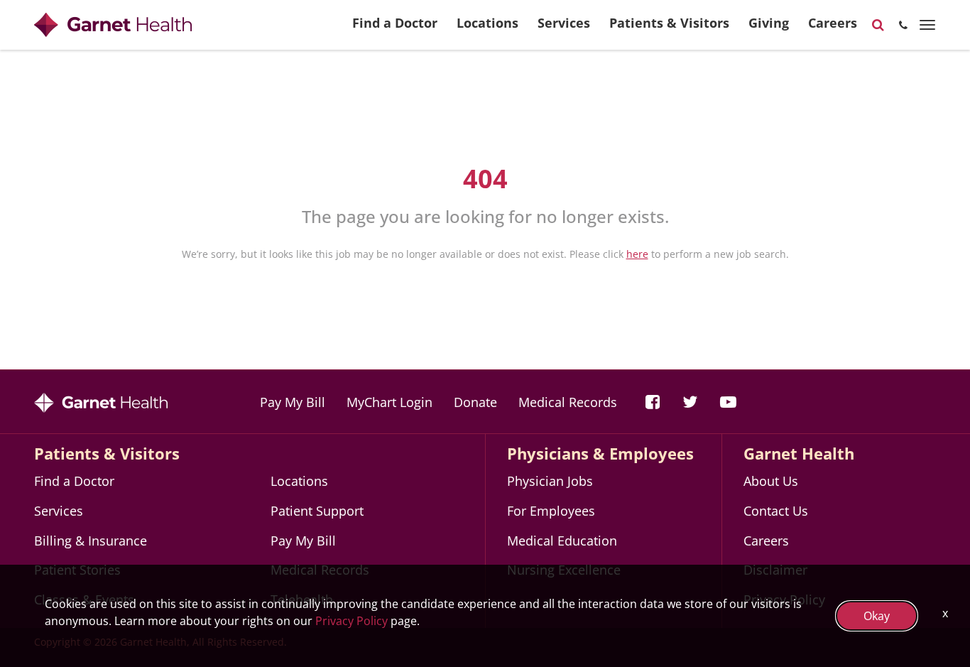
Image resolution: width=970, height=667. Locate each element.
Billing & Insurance (90, 540)
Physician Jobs (550, 480)
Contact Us (775, 510)
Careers (832, 22)
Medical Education (562, 540)
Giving (768, 22)
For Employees (551, 510)
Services (564, 22)
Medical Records (567, 402)
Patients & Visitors (669, 22)
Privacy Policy (351, 621)
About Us (770, 480)
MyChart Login (389, 402)
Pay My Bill (292, 402)
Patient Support (317, 510)
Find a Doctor (394, 22)
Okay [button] (876, 616)
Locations (487, 22)
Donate (475, 402)
